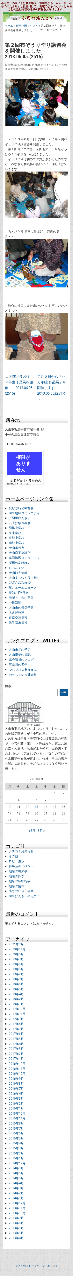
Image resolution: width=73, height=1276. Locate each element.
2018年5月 (16, 989)
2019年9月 (16, 959)
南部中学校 (16, 543)
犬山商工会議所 (20, 553)
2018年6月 (16, 984)
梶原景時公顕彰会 (21, 508)
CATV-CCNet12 (20, 583)
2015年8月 (16, 1123)
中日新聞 (15, 602)
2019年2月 (16, 974)
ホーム (9, 25)
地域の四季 (16, 876)
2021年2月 (16, 944)
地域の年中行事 (20, 881)
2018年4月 (16, 994)
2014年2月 (16, 1193)
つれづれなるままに (23, 669)
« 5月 (31, 830)
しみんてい (16, 568)
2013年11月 (17, 1208)
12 (27, 807)
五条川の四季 (18, 664)
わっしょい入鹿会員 (23, 674)
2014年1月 (16, 1198)
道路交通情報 (18, 617)
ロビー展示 (16, 861)
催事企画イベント (27, 25)
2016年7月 (16, 1088)
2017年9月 (16, 1019)
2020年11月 (17, 949)
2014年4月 (16, 1183)
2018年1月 (16, 1004)
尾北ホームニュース (23, 587)
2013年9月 (16, 1218)
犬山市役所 (16, 548)
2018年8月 (16, 979)
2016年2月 (16, 1103)
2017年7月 (16, 1029)
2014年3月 (16, 1188)
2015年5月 (16, 1138)
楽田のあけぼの (20, 562)
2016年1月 (16, 1108)
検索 (8, 686)
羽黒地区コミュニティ (24, 513)
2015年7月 (16, 1128)
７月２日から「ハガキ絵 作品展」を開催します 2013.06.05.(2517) (52, 387)
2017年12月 (17, 1009)
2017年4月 (16, 1044)
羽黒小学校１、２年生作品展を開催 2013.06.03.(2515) (19, 385)
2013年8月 (16, 1223)
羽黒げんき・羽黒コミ (24, 896)
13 (36, 807)
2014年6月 (16, 1173)
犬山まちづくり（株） (24, 577)
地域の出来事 (18, 871)
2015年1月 (16, 1158)
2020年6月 (16, 954)
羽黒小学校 (16, 528)
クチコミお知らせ (21, 851)
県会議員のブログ (21, 659)
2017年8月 (16, 1024)
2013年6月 (16, 1228)
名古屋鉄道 (16, 612)
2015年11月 (17, 1118)
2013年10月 (17, 1213)
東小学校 (15, 533)
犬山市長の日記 (20, 654)
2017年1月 (16, 1058)
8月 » (41, 830)
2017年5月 (16, 1039)
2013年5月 (16, 1233)
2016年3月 (16, 1098)
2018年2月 (16, 999)
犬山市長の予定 (20, 649)
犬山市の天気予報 (21, 607)
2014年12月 (17, 1163)
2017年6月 (16, 1034)
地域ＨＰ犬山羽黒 (21, 598)
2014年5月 (16, 1178)
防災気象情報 (18, 622)
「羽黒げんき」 (20, 518)
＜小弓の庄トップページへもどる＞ (36, 1266)
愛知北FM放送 (19, 592)
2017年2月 (16, 1054)
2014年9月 (16, 1168)
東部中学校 (16, 538)
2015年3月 (16, 1148)
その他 (13, 856)
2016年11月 (17, 1069)
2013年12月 (17, 1203)
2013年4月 (16, 1238)
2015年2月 (16, 1153)
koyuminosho (23, 65)
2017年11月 (17, 1014)
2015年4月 (16, 1143)
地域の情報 (16, 886)
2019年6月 (16, 964)
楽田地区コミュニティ (24, 558)
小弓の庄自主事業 (21, 891)
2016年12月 (17, 1063)
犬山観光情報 (18, 573)
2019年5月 (16, 969)
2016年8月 (16, 1083)
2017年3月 (16, 1049)
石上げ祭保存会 (20, 523)
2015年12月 (17, 1113)
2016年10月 (17, 1073)
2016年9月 (16, 1078)
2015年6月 (16, 1133)
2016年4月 (16, 1093)
